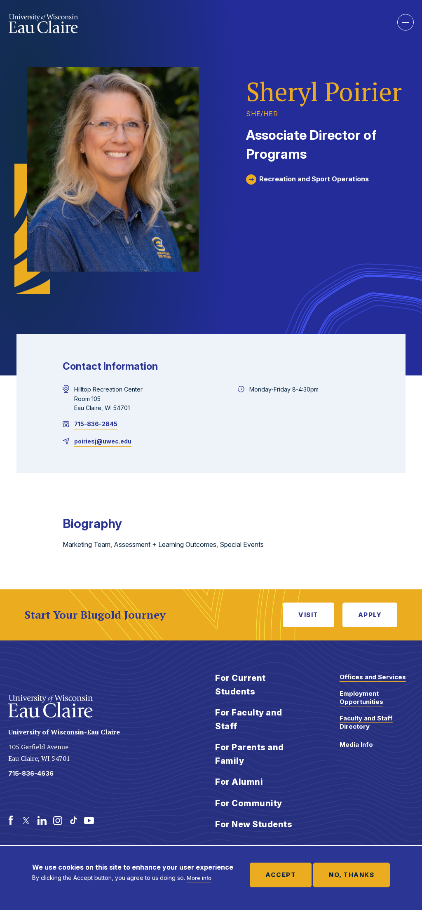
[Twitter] (26, 820)
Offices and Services (373, 677)
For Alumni (239, 782)
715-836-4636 (31, 773)
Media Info (356, 744)
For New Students (253, 824)
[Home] (43, 24)
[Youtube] (89, 820)
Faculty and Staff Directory (366, 722)
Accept (280, 875)
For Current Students (240, 685)
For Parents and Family (249, 754)
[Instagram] (58, 820)
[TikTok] (73, 820)
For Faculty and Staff (248, 719)
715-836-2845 (95, 423)
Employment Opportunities (361, 698)
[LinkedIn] (42, 820)
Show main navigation (405, 22)
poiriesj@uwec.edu (102, 441)
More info (199, 878)
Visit (308, 615)
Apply (370, 615)
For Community (248, 803)
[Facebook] (11, 820)
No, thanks (351, 875)
